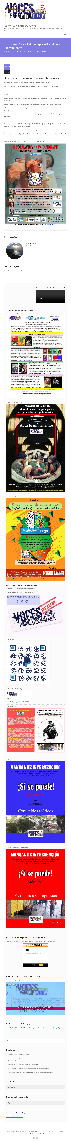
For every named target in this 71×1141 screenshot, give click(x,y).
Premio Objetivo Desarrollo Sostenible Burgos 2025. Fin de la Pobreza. (25, 1072)
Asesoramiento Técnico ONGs (15, 497)
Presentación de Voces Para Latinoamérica (18, 980)
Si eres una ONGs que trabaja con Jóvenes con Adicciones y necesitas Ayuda (26, 313)
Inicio (5, 51)
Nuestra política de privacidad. (14, 1117)
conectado (20, 270)
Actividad (12, 51)
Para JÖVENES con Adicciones (15, 402)
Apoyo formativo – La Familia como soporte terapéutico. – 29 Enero (25, 1068)
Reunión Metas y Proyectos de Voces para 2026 (19, 1064)
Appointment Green (32, 1133)
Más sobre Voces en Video (14, 1054)
